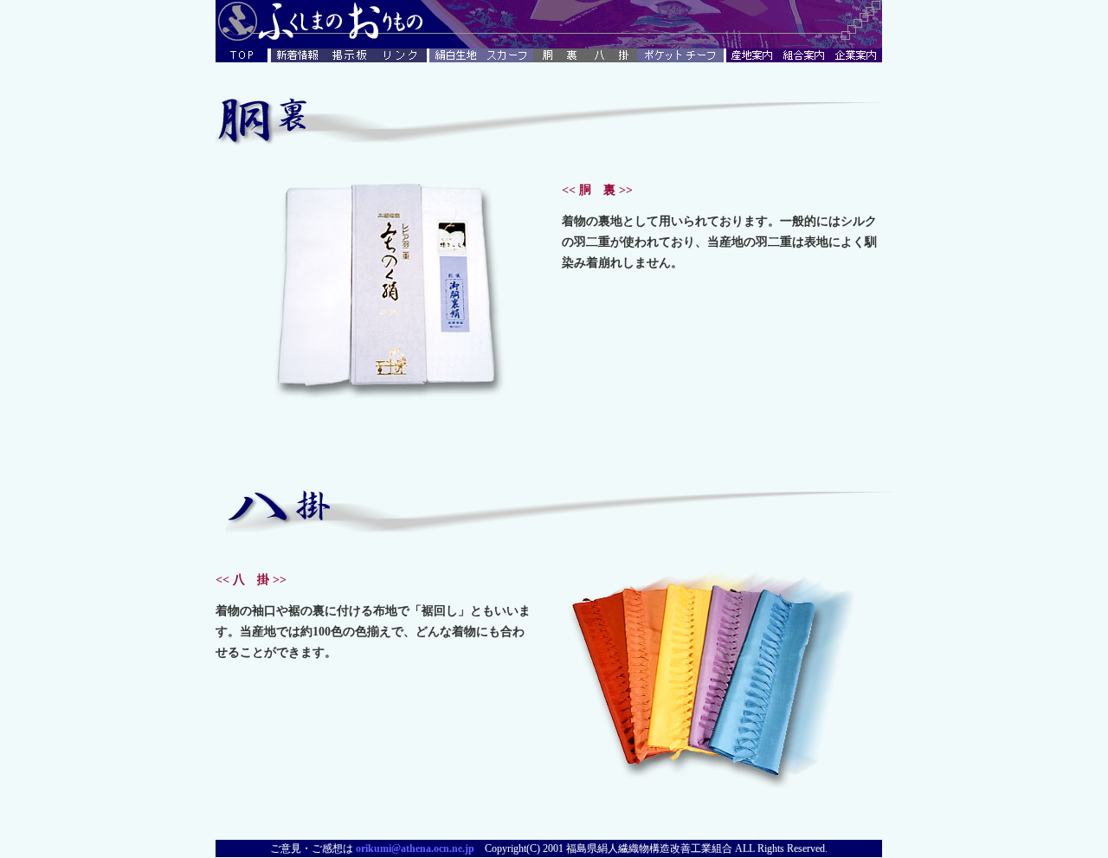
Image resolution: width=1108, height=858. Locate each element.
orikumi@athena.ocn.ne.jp (415, 848)
